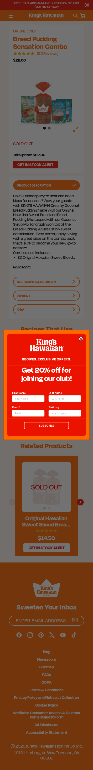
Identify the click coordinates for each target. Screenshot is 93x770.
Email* (16, 407)
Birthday (54, 407)
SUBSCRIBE (46, 425)
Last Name (55, 392)
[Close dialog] (81, 338)
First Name (19, 392)
